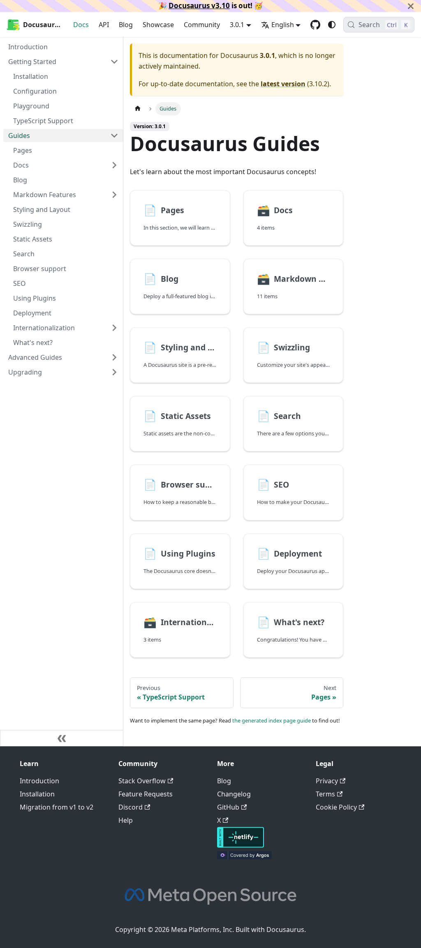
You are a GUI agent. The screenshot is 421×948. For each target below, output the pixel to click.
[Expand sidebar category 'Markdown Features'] (114, 194)
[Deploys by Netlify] (240, 845)
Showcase (158, 24)
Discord (130, 807)
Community (202, 24)
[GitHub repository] (315, 24)
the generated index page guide (271, 720)
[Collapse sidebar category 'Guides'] (114, 135)
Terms (325, 793)
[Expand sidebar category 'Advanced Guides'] (114, 357)
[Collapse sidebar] (61, 738)
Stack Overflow (142, 780)
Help (125, 820)
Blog (126, 24)
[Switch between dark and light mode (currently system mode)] (331, 24)
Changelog (234, 793)
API (104, 24)
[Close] (410, 6)
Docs (81, 24)
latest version (283, 83)
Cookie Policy (336, 807)
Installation (37, 793)
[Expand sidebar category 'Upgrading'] (114, 372)
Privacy (327, 780)
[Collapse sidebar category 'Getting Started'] (114, 61)
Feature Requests (145, 793)
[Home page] (138, 108)
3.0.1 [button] (237, 24)
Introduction (39, 780)
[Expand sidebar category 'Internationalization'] (114, 327)
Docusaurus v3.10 (199, 5)
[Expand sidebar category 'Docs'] (114, 165)
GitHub (228, 807)
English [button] (282, 24)
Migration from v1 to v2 (56, 807)
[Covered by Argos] (244, 856)
